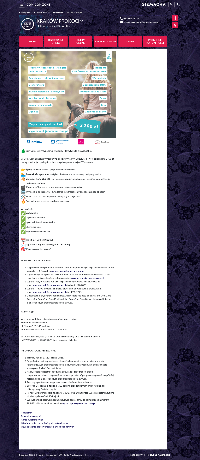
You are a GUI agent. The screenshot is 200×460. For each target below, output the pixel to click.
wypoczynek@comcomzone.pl (67, 271)
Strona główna (25, 12)
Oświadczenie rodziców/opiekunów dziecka (45, 423)
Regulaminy (136, 454)
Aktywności (58, 12)
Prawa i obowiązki (31, 416)
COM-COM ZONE (38, 4)
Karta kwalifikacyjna (32, 419)
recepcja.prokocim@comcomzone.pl (140, 22)
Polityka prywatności (158, 454)
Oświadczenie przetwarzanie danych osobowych (47, 426)
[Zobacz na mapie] (175, 25)
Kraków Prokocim (41, 12)
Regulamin (26, 412)
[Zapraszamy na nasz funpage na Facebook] (175, 18)
